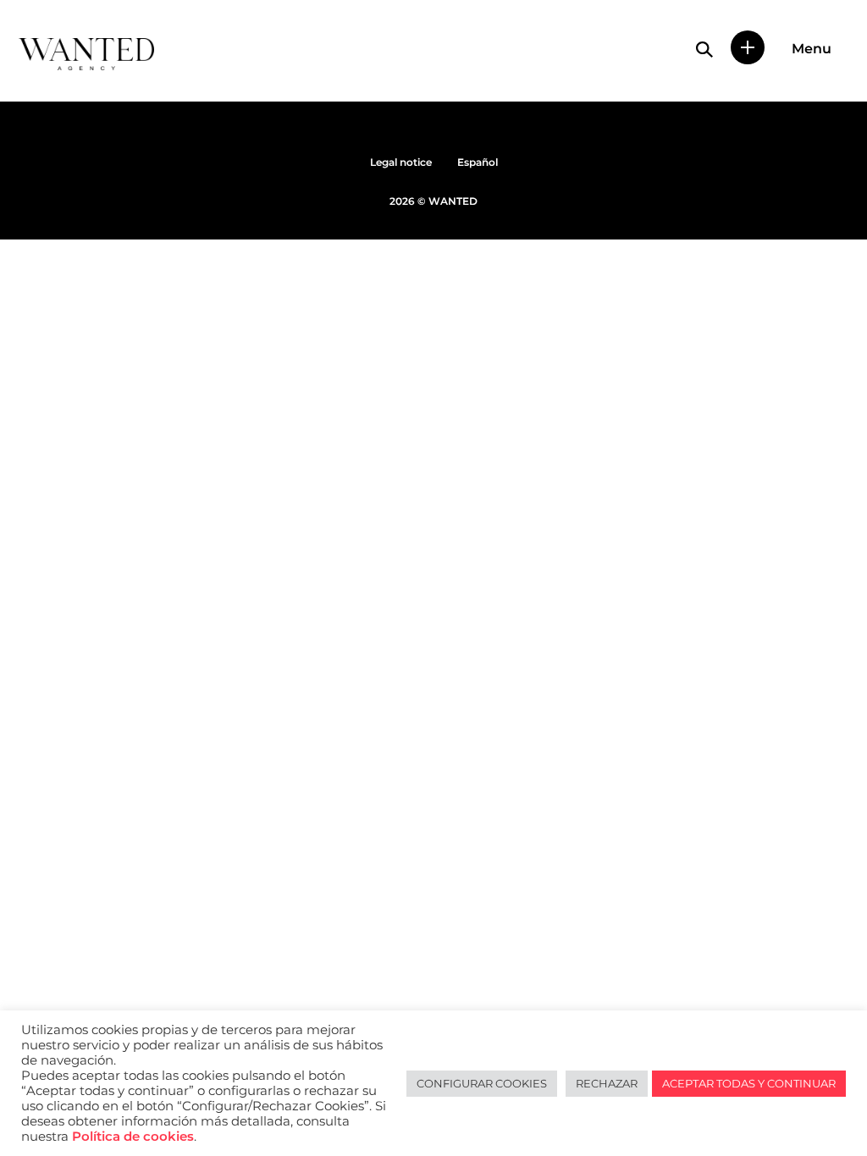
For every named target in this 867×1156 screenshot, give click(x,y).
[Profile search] (704, 49)
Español (477, 162)
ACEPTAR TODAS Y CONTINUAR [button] (749, 1083)
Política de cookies (133, 1136)
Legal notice (401, 162)
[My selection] (748, 47)
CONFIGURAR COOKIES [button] (482, 1083)
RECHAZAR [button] (607, 1083)
